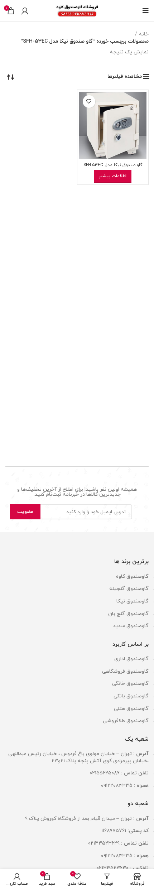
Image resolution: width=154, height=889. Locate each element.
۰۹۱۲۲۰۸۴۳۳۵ (117, 785)
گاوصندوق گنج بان (128, 613)
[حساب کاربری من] (25, 11)
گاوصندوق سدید (131, 626)
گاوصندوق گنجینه (129, 588)
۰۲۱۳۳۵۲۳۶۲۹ (104, 843)
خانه (144, 34)
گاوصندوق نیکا (132, 601)
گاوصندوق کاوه (132, 576)
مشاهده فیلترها (124, 76)
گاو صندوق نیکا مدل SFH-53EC (112, 165)
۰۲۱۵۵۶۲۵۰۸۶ (105, 773)
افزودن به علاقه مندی (89, 101)
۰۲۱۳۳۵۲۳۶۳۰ (112, 868)
